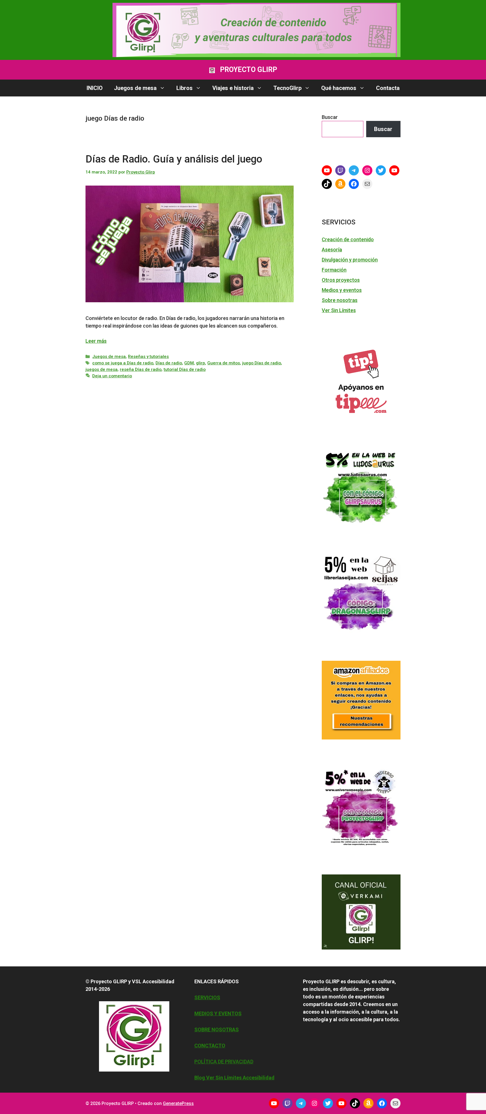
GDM (189, 363)
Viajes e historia (233, 88)
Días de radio (169, 363)
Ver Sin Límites (339, 310)
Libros (184, 88)
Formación (334, 270)
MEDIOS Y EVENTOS (218, 1013)
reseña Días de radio (140, 369)
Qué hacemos (338, 88)
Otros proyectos (341, 280)
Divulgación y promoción (350, 260)
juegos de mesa (102, 369)
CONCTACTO (209, 1045)
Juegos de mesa (135, 88)
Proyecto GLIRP (248, 70)
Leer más (96, 341)
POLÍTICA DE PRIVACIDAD (223, 1062)
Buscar (330, 117)
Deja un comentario (112, 375)
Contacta (388, 88)
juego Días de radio (261, 363)
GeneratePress (178, 1103)
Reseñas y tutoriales (148, 356)
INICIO (95, 88)
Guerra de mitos (223, 363)
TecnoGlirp (287, 88)
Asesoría (332, 249)
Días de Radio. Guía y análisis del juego (174, 159)
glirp (200, 363)
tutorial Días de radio (185, 369)
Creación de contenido (348, 239)
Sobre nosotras (339, 300)
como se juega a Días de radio (122, 363)
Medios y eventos (342, 290)
